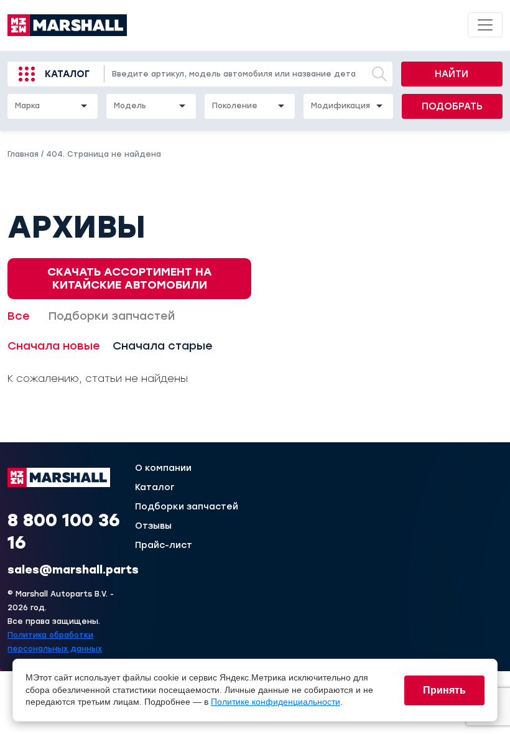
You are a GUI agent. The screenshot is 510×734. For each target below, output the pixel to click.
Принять (444, 690)
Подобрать (452, 106)
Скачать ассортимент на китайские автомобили (129, 278)
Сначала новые (53, 346)
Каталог (67, 74)
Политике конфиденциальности (275, 702)
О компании (163, 468)
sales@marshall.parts (73, 570)
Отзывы (153, 526)
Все (18, 316)
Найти (451, 74)
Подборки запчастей (112, 316)
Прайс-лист (163, 545)
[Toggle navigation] (485, 24)
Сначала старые (163, 346)
